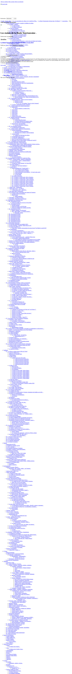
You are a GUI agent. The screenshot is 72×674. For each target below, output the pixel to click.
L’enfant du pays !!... (19, 92)
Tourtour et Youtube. (16, 315)
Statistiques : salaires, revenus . (16, 663)
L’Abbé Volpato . (10, 639)
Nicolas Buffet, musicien (20, 576)
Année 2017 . (15, 114)
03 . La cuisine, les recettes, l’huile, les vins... (16, 402)
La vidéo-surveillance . (14, 332)
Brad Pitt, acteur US (19, 592)
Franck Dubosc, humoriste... (21, 593)
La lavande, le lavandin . (17, 547)
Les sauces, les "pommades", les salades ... (18, 412)
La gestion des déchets (14, 487)
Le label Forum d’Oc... (17, 298)
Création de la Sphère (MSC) (18, 496)
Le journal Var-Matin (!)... (15, 226)
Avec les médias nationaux (18, 243)
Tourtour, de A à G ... (13, 667)
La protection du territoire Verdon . (16, 492)
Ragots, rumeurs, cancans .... (15, 234)
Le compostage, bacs (16, 491)
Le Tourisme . (12, 305)
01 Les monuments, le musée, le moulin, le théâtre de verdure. (20, 23)
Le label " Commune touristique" (19, 291)
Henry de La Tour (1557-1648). (19, 453)
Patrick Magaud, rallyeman (18, 616)
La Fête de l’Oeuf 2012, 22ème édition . (21, 374)
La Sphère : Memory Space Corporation (18, 495)
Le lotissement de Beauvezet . (15, 71)
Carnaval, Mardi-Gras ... (14, 352)
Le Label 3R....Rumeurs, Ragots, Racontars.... (22, 296)
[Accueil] (4, 4)
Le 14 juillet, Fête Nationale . (15, 387)
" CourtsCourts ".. (13, 167)
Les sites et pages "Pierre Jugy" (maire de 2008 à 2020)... (21, 231)
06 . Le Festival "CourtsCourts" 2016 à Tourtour (22, 183)
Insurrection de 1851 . (11, 444)
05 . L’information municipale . (16, 98)
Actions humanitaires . (17, 130)
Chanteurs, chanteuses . (17, 566)
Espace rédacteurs (8, 71)
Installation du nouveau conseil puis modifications (20, 151)
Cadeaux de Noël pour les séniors (22, 135)
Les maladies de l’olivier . (17, 404)
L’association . (65, 21)
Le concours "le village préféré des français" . (22, 290)
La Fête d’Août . (12, 356)
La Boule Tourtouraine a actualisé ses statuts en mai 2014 (17, 42)
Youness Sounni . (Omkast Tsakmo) (23, 567)
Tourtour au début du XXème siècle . (14, 457)
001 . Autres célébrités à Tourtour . (14, 564)
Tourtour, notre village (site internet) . (17, 245)
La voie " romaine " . (11, 446)
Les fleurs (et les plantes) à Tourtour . (17, 546)
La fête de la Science (16, 39)
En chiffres (8, 661)
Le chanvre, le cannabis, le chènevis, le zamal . (22, 485)
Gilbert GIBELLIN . (10, 637)
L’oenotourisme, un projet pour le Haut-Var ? (19, 284)
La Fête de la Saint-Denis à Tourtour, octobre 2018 (23, 383)
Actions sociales (15, 134)
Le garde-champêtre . (13, 333)
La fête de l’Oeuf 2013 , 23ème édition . (21, 375)
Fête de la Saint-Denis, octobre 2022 (20, 382)
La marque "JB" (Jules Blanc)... (19, 435)
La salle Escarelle (16, 25)
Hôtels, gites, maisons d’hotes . (16, 263)
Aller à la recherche (19, 1)
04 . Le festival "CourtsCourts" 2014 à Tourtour (22, 181)
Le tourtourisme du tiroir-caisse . (19, 303)
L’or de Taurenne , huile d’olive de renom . (21, 272)
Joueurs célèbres (15, 431)
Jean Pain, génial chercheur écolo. (22, 501)
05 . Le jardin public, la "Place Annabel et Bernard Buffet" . (19, 53)
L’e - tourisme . (15, 307)
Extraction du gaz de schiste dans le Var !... (18, 480)
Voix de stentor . (12, 641)
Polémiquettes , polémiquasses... (19, 556)
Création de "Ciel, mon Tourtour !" (19, 165)
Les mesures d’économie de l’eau (19, 515)
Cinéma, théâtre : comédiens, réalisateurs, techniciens (20, 589)
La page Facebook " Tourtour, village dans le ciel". (20, 225)
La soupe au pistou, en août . (15, 384)
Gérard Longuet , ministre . (18, 611)
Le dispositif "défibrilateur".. (18, 137)
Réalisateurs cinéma (16, 595)
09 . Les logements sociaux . (15, 126)
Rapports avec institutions (14, 154)
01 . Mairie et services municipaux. (16, 78)
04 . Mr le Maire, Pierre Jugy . (15, 89)
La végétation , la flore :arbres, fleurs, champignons (17, 532)
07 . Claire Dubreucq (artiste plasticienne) (15, 632)
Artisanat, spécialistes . (14, 249)
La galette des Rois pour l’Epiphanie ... (20, 408)
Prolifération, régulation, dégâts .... (22, 522)
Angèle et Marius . (10, 636)
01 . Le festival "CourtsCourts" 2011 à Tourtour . (23, 177)
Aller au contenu (4, 1)
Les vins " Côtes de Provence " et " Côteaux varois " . (21, 413)
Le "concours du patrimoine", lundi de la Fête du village (24, 432)
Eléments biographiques (14, 626)
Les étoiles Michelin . (16, 299)
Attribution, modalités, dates (21, 293)
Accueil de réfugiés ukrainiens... (22, 131)
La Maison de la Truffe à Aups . (16, 649)
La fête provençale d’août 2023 (21, 364)
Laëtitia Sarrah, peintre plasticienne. (22, 583)
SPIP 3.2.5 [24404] (10, 75)
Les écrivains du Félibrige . (15, 416)
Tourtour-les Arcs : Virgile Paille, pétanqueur (22, 618)
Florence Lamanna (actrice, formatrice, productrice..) (26, 598)
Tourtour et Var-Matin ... (17, 314)
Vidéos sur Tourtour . (16, 469)
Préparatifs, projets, (19, 212)
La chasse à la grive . (16, 523)
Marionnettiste (12, 326)
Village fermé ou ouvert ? (14, 69)
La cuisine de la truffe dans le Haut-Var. (18, 406)
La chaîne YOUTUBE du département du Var (19, 285)
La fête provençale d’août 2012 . (22, 359)
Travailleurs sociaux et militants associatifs (18, 619)
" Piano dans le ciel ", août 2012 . (19, 189)
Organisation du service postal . (19, 347)
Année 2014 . (15, 111)
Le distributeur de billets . (14, 280)
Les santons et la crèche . (14, 398)
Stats (4, 75)
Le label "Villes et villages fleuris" (19, 295)
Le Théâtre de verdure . (14, 43)
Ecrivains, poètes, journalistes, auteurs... (18, 600)
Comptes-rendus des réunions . (18, 193)
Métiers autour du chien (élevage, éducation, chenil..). (24, 251)
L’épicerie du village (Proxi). (18, 257)
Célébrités (5, 561)
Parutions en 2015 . (19, 102)
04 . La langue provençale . (12, 415)
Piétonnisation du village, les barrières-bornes (19, 341)
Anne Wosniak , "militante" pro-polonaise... (21, 621)
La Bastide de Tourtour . (17, 267)
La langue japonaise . (13, 672)
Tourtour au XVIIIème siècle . (13, 462)
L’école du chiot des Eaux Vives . (22, 252)
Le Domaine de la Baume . (18, 270)
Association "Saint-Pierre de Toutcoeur (17, 198)
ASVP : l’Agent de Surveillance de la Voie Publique (20, 329)
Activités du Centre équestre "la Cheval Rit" (21, 163)
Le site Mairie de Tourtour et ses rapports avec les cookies (27, 239)
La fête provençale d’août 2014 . (22, 361)
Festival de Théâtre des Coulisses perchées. (21, 207)
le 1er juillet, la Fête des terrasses (16, 388)
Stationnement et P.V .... (20, 336)
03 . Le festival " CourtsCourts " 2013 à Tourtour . (23, 179)
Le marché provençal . (14, 281)
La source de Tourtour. (14, 513)
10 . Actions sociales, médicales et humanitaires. (19, 128)
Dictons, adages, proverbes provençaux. (21, 422)
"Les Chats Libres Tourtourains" (16, 191)
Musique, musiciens (16, 575)
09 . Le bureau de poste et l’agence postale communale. (18, 343)
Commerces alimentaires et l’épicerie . (17, 256)
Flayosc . (8, 653)
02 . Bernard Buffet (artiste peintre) (14, 625)
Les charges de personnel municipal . (23, 122)
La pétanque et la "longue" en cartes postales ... (19, 429)
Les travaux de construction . (18, 46)
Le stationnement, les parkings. (16, 67)
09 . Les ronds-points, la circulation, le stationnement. (18, 66)
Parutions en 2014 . (19, 100)
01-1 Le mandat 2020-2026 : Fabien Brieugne (16, 142)
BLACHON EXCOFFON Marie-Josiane (24, 579)
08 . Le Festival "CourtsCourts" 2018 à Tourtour (22, 186)
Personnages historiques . (14, 613)
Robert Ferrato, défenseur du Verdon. (20, 494)
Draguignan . (9, 651)
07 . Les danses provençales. (12, 438)
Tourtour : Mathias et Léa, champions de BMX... (22, 617)
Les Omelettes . (15, 369)
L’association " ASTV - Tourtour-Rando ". (21, 160)
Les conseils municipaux (14, 153)
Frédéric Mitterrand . (16, 609)
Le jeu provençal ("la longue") (15, 430)
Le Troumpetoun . (13, 229)
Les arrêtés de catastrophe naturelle (16, 474)
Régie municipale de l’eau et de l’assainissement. (22, 83)
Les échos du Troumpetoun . (12, 560)
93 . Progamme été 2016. (14, 219)
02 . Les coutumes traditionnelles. (13, 389)
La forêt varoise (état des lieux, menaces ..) (18, 486)
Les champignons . (13, 543)
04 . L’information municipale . (13, 223)
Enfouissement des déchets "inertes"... (20, 490)
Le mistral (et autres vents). (15, 473)
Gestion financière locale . (20, 120)
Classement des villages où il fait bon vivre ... (22, 287)
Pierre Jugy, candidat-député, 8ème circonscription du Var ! (25, 95)
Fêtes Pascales (15, 366)
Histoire (5, 443)
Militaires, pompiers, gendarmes (16, 604)
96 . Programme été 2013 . (15, 221)
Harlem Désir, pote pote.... (17, 612)
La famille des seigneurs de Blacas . (17, 454)
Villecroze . (8, 659)
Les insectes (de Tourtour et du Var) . (17, 528)
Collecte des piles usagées (17, 488)
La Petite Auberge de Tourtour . (19, 268)
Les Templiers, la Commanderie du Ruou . (15, 455)
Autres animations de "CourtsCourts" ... (20, 168)
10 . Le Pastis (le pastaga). (12, 441)
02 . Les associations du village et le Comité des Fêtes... (18, 158)
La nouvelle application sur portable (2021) (18, 224)
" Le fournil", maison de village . (22, 266)
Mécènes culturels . (13, 603)
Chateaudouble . (9, 650)
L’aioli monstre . (12, 355)
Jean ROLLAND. (10, 562)
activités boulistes (16, 205)
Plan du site (6, 70)
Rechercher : (3, 18)
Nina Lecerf (17, 570)
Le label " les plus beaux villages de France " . (22, 294)
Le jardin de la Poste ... (14, 349)
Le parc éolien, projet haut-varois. (16, 504)
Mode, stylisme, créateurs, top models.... (18, 606)
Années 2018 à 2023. (16, 116)
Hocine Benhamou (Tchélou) (18, 622)
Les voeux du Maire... (17, 156)
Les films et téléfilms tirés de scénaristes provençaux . (21, 417)
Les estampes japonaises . (14, 673)
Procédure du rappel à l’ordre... (16, 342)
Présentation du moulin (17, 37)
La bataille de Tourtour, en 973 (13, 445)
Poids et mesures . (13, 464)
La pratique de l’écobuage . (15, 533)
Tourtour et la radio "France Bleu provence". (22, 313)
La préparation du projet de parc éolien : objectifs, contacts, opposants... (28, 505)
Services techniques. (16, 84)
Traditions (5, 350)
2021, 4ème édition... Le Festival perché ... (21, 211)
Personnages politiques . (14, 607)
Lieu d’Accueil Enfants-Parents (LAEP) (21, 139)
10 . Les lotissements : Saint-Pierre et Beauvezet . (17, 70)
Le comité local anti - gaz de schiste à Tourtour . (22, 481)
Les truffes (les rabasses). (17, 544)
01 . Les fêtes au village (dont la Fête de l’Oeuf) (16, 351)
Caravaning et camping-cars (18, 301)
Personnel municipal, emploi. (18, 81)
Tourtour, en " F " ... (16, 668)
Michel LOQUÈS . (10, 640)
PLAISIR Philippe (19, 585)
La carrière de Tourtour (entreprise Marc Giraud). (20, 277)
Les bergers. (14, 396)
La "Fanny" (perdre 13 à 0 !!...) (16, 427)
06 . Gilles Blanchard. (11, 631)
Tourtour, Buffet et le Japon (12, 669)
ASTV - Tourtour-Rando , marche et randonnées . (20, 159)
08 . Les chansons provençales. (13, 439)
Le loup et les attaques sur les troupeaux (18, 525)
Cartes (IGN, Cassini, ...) (14, 550)
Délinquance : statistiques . (15, 331)
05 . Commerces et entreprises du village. (15, 248)
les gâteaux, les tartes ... (17, 410)
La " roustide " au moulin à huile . (19, 34)
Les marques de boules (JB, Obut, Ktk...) (18, 434)
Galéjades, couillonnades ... (15, 555)
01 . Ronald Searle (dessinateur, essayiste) (15, 623)
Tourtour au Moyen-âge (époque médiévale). (16, 459)
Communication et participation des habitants (22, 145)
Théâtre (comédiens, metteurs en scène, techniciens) (23, 597)
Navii (16, 569)
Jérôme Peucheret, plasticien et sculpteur (23, 581)
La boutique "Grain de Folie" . (18, 321)
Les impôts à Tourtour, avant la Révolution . (16, 449)
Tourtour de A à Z (10, 665)
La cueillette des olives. (14, 390)
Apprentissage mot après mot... (19, 421)
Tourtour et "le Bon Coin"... (18, 310)
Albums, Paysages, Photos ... (12, 467)
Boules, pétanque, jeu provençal (19, 210)
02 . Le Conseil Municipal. (15, 85)
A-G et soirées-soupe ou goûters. (22, 170)
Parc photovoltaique (13, 508)
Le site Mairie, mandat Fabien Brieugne (20, 238)
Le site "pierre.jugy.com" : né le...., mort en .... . (22, 233)
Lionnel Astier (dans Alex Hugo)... (22, 594)
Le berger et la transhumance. (15, 393)
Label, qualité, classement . (15, 286)
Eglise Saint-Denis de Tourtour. (16, 56)
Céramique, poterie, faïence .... (16, 319)
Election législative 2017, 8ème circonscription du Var (27, 97)
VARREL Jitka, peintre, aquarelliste (23, 586)
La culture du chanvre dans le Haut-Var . (18, 483)
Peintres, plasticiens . (16, 578)
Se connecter (7, 72)
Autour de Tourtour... (8, 644)
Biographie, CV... (21, 599)
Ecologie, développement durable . (14, 478)
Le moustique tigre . (16, 530)
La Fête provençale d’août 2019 (22, 363)
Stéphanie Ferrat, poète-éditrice (19, 602)
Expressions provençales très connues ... (21, 424)
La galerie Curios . (13, 323)
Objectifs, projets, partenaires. (18, 247)
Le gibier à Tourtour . (13, 518)
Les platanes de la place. (17, 541)
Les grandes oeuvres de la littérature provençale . (20, 418)
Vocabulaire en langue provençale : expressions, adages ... (22, 420)
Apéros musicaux (18, 196)
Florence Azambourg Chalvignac (22, 580)
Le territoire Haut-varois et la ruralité (17, 304)
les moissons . (12, 397)
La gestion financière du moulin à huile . (23, 121)
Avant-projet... (15, 509)
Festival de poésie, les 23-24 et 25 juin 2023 (21, 202)
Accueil (2, 21)
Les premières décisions (17, 147)
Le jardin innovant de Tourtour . (16, 497)
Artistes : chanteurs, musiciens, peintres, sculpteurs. (20, 565)
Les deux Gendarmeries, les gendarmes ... (18, 338)
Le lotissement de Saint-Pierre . (16, 72)
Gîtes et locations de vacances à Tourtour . (21, 265)
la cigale (13, 529)
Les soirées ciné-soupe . (17, 175)
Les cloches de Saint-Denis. (18, 57)
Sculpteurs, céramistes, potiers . (19, 588)
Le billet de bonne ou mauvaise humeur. (15, 553)
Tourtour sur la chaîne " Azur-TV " (19, 317)
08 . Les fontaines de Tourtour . (13, 64)
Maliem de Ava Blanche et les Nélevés (23, 584)
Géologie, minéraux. (10, 510)
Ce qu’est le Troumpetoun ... (18, 230)
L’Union (5, 551)
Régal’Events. (15, 195)
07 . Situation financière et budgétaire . (17, 117)
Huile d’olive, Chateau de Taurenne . (17, 271)
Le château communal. (17, 27)
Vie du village (8, 21)
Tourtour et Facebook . (17, 312)
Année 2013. (15, 109)
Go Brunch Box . (18, 254)
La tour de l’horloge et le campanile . (17, 30)
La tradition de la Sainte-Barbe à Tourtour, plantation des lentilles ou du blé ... (26, 392)
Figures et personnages (8, 635)
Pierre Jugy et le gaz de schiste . (19, 482)
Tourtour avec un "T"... (20, 557)
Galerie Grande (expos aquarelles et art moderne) (20, 322)
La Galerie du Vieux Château (15, 324)
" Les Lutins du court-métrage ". (22, 169)
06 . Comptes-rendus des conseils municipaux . (19, 106)
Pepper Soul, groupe (19, 571)
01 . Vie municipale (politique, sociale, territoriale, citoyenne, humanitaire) (22, 76)
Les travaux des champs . (14, 401)
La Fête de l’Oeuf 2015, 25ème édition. (20, 378)
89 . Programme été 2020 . (15, 214)
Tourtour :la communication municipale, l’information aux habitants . (24, 240)
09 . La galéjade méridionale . (12, 440)
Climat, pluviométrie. (11, 472)
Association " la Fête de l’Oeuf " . (16, 197)
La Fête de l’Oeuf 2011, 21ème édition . (21, 373)
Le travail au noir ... (13, 337)
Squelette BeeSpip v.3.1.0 (21, 75)
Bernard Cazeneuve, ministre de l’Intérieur (21, 608)
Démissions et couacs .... (17, 86)
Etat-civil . (14, 79)
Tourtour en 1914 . (13, 458)
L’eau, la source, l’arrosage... (12, 511)
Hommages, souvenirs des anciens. (16, 558)
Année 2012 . (15, 107)
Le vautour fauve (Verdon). (15, 527)
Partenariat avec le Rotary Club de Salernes (24, 132)
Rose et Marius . (9, 642)
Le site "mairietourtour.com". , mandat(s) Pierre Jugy (23, 237)
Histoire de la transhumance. (18, 394)
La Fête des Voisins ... (14, 379)
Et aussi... (5, 660)
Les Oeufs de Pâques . (17, 368)
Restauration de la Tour (17, 29)
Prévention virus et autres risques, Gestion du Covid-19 (24, 140)
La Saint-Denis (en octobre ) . (15, 380)
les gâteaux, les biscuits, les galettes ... (17, 407)
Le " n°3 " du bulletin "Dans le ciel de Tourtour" (28, 103)
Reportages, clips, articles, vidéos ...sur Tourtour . (20, 468)
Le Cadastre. (14, 80)
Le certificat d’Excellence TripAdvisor (20, 289)
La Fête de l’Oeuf (13, 365)
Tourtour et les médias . (14, 308)
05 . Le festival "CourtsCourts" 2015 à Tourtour (22, 182)
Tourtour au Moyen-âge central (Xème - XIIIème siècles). (22, 460)
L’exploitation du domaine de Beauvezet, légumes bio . (21, 273)
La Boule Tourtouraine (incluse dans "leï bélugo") (49, 21)
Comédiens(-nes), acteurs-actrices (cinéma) (21, 590)
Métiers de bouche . (16, 253)
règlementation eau (13, 514)
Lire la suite (3, 65)
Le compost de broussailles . (18, 499)
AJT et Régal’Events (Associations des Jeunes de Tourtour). (22, 192)
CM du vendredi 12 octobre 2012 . (22, 108)
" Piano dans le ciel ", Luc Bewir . (16, 188)
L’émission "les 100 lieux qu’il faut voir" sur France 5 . (24, 309)
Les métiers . (12, 463)
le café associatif (18, 173)
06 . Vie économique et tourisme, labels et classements (18, 282)
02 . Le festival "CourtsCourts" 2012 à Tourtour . (23, 178)
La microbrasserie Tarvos (17, 259)
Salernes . (8, 656)
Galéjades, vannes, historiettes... (16, 150)
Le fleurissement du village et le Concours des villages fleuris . (23, 534)
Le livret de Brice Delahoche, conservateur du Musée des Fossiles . (27, 41)
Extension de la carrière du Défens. (19, 279)
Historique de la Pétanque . (15, 426)
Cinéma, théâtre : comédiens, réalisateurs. (21, 572)
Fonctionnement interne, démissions (17, 149)
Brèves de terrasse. (10, 552)
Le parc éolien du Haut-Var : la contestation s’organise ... (24, 506)
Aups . (7, 647)
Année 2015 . (15, 112)
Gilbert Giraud (8, 45)
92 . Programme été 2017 (14, 217)
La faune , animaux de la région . (13, 516)
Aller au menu (11, 1)
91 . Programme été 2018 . (15, 216)
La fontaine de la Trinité (14, 65)
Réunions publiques (13, 155)
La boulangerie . (12, 275)
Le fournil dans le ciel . (17, 276)
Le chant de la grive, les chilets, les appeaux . (25, 524)
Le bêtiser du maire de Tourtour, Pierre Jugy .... (22, 90)
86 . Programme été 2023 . (15, 201)
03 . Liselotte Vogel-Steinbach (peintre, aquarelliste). (17, 627)
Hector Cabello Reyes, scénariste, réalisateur (24, 574)
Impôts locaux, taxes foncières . (19, 123)
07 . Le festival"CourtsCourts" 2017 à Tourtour (22, 184)
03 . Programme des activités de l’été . (14, 200)
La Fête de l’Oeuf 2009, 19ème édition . (21, 370)
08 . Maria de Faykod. (11, 633)
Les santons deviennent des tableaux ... (20, 399)
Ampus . (8, 645)
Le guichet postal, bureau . (15, 346)
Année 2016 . (15, 113)
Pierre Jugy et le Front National (19, 94)
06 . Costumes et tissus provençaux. (14, 436)
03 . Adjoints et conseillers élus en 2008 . (18, 88)
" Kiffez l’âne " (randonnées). (15, 187)
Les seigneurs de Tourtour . (12, 450)
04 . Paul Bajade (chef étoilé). (12, 628)
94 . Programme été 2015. (14, 220)
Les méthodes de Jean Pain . (21, 502)
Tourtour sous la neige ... (14, 477)
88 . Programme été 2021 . (15, 209)
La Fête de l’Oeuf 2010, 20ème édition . (21, 371)
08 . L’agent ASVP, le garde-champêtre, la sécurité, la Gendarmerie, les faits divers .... (25, 328)
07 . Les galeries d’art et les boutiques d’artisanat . (17, 318)
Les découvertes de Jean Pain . (18, 500)
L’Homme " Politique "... (20, 93)
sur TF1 (16, 244)
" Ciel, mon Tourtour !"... (14, 164)
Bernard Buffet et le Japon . (15, 670)
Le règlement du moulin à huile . (19, 36)
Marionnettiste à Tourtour (17, 327)
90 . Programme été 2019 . (15, 215)
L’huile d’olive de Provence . (15, 403)
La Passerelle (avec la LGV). (18, 136)
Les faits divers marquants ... (15, 340)
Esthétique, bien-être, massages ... (16, 261)
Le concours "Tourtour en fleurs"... (22, 537)
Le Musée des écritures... (14, 646)
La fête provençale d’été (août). (19, 357)
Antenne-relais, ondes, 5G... (12, 471)
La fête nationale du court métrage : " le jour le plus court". (28, 172)
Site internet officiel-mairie (15, 235)
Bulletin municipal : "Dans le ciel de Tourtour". (22, 99)
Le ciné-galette (18, 174)
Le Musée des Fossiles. (14, 38)
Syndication (6, 68)
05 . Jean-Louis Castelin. (11, 630)
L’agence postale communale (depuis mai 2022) (19, 345)
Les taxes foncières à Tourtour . (22, 125)
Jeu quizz (8, 664)
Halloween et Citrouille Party (15, 354)
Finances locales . (16, 118)
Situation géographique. (11, 548)
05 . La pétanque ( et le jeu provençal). (14, 425)
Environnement (6, 466)
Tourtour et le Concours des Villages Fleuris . (22, 536)
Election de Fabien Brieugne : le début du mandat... (20, 146)
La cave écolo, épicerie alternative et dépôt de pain (23, 258)
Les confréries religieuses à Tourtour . (14, 448)
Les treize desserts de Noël (18, 411)
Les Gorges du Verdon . (11, 654)
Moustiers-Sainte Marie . (11, 655)
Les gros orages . (13, 476)
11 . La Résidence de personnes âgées (17, 141)
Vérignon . (8, 658)
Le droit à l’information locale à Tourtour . (21, 104)
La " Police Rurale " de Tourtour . (19, 335)
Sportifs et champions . (14, 614)
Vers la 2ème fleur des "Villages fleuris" (23, 538)
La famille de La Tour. (14, 452)
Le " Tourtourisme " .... (14, 300)
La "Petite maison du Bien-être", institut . (21, 262)
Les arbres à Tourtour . (14, 539)
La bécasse (14, 519)
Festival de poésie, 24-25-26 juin (19, 206)
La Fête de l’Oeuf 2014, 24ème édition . (21, 376)
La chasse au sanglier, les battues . (19, 520)
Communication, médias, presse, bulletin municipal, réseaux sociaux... (24, 144)
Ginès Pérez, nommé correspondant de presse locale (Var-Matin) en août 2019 (29, 228)
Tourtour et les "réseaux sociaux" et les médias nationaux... (22, 242)
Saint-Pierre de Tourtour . (17, 74)
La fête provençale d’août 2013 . (22, 360)
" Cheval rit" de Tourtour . (15, 161)
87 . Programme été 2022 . (15, 203)
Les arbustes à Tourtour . (14, 542)
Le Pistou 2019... (15, 385)
